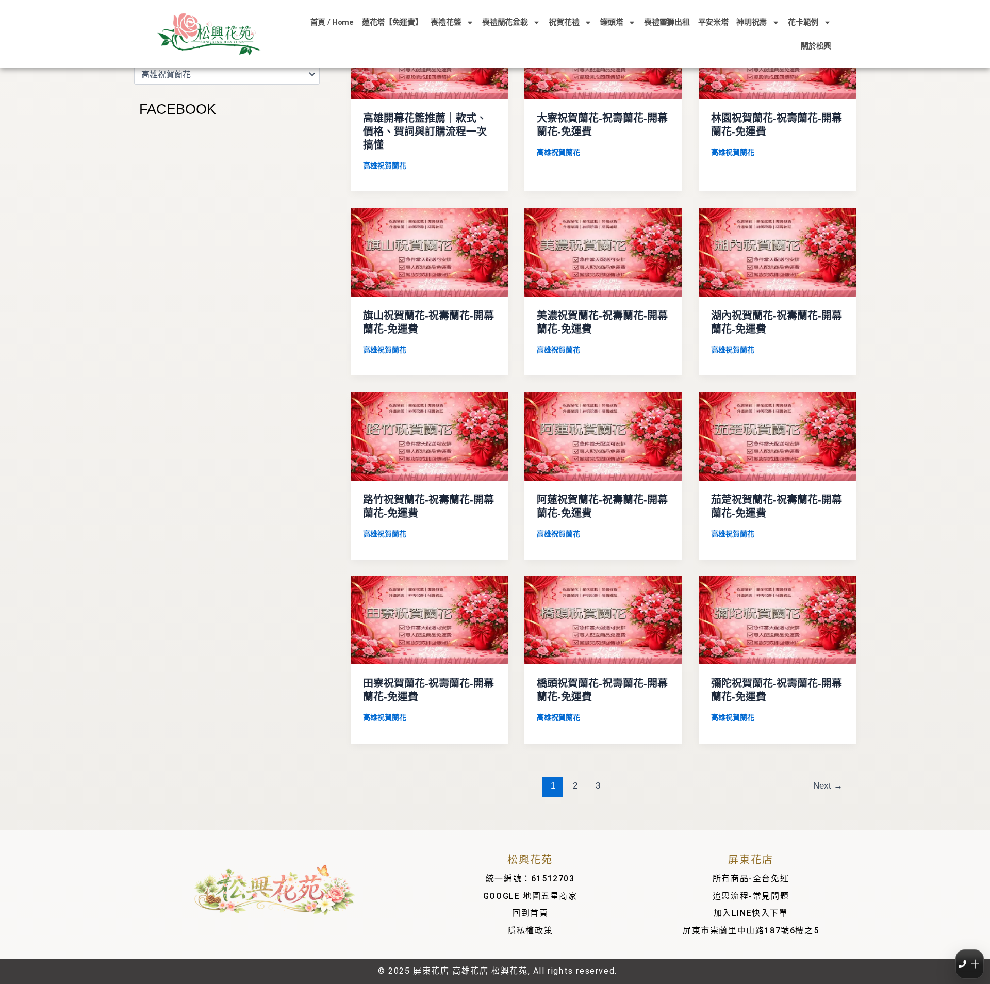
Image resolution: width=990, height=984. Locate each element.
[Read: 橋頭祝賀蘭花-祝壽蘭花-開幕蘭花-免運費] (603, 619)
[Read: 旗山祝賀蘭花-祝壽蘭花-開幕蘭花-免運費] (429, 251)
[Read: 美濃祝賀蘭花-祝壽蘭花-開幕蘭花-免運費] (603, 251)
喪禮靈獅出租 (666, 22)
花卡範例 (803, 22)
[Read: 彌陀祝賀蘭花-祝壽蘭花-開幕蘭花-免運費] (777, 619)
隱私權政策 (530, 931)
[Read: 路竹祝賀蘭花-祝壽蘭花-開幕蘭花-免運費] (429, 435)
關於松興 (816, 46)
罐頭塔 (611, 22)
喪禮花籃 (446, 22)
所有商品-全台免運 (751, 878)
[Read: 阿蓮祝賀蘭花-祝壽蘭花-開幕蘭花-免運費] (603, 435)
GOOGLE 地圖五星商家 (530, 896)
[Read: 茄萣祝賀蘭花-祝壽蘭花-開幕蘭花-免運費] (777, 435)
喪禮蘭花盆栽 (504, 22)
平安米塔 (713, 22)
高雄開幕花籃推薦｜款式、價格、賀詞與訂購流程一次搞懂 (425, 131)
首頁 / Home (332, 22)
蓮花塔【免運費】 (392, 22)
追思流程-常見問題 (751, 896)
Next (828, 786)
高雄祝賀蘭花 (384, 165)
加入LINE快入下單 (751, 913)
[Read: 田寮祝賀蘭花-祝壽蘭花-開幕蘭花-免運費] (429, 619)
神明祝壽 (751, 22)
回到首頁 (530, 913)
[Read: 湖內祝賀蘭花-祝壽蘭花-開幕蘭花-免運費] (777, 251)
